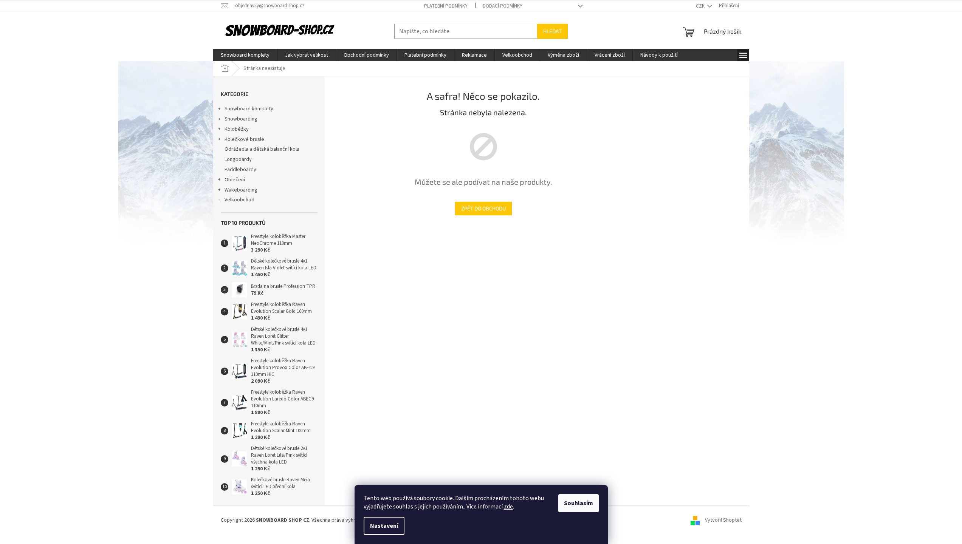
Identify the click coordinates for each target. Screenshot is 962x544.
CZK (701, 6)
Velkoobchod (239, 200)
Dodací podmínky (502, 6)
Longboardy (238, 159)
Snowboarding (241, 119)
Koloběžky (237, 129)
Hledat (552, 31)
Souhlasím (578, 503)
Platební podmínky (446, 6)
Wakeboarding (241, 190)
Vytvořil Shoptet (723, 520)
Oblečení (235, 180)
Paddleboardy (240, 169)
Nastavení (384, 526)
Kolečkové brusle (244, 139)
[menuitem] (245, 55)
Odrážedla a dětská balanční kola (262, 149)
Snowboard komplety (249, 109)
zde (508, 506)
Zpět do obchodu (483, 208)
